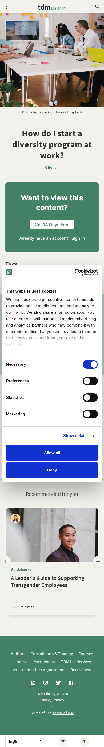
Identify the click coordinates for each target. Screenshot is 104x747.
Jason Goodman (51, 112)
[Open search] (97, 6)
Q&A (48, 167)
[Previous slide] (6, 561)
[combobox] (25, 741)
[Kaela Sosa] (15, 518)
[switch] (90, 381)
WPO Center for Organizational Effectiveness (52, 669)
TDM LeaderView (76, 661)
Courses (85, 653)
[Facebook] (71, 683)
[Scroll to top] (84, 741)
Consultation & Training (52, 653)
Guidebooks (21, 569)
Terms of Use (63, 712)
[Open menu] (6, 6)
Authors (18, 653)
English (14, 741)
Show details (75, 435)
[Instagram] (45, 683)
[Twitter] (63, 741)
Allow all (52, 452)
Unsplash (74, 112)
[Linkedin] (33, 683)
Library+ (20, 661)
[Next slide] (98, 561)
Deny (52, 470)
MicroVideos (45, 661)
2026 (64, 693)
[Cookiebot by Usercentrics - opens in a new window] (75, 272)
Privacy (59, 700)
